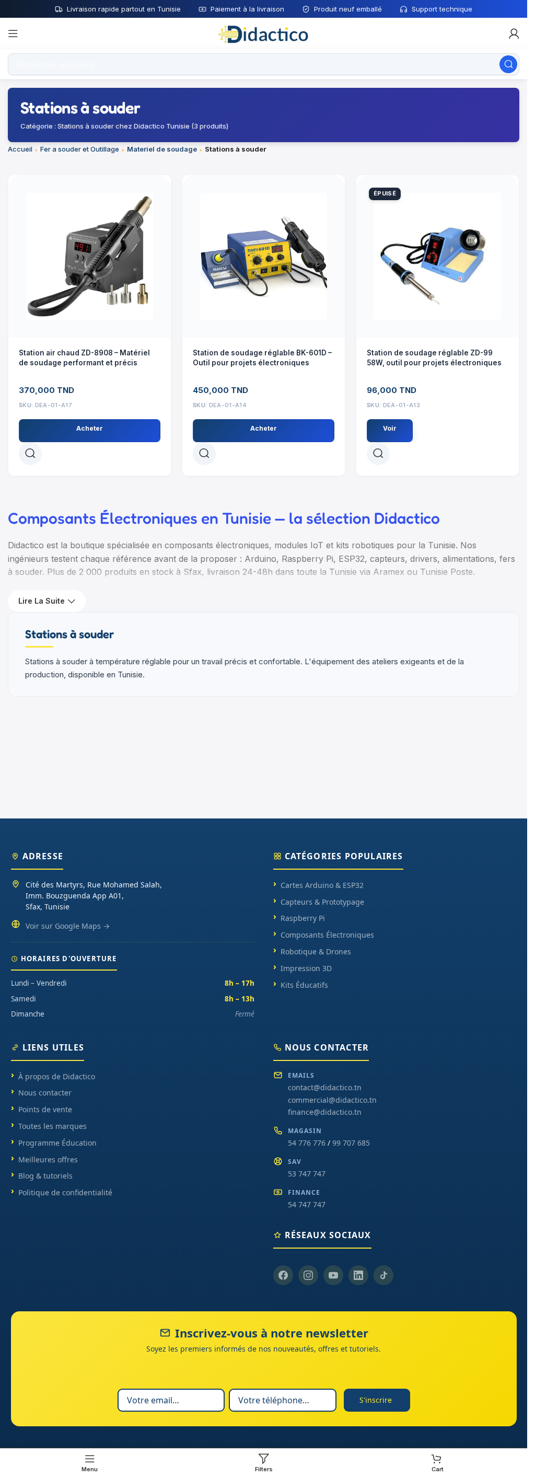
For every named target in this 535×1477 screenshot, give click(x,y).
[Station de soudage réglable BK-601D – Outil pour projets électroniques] (264, 256)
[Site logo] (264, 33)
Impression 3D (306, 968)
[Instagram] (308, 1275)
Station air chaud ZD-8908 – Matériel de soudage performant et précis (84, 358)
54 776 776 (306, 1143)
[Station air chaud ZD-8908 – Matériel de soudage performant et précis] (90, 256)
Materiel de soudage (162, 149)
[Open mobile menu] (13, 33)
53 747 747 (306, 1174)
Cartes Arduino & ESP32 (322, 885)
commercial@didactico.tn (332, 1100)
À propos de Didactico (56, 1076)
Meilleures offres (48, 1159)
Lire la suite (41, 600)
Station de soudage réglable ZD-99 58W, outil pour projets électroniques (434, 358)
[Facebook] (283, 1275)
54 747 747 (306, 1204)
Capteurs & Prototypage (322, 902)
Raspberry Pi (303, 918)
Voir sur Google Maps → (68, 926)
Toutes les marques (52, 1126)
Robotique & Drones (316, 951)
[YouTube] (333, 1275)
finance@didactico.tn (325, 1112)
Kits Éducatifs (304, 985)
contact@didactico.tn (325, 1087)
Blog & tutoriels (45, 1176)
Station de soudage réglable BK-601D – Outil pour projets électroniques (262, 358)
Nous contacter (45, 1093)
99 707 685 (351, 1143)
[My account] (514, 33)
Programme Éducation (57, 1143)
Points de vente (45, 1109)
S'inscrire (375, 1400)
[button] (89, 430)
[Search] (508, 64)
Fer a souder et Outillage (79, 149)
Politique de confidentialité (65, 1192)
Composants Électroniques (327, 935)
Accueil (20, 149)
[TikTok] (383, 1275)
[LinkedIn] (358, 1275)
